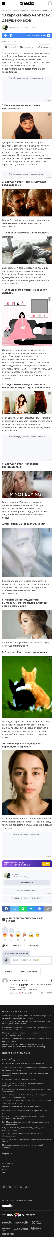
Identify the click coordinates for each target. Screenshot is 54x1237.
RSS (3, 1173)
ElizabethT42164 (17, 980)
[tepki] (5, 935)
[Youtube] (21, 1187)
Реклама (5, 1166)
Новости (6, 10)
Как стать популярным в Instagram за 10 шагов (21, 1106)
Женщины (35, 10)
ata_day (22, 28)
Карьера (5, 1169)
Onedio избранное (20, 10)
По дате (8, 971)
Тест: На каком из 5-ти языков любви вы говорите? (23, 1063)
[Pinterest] (26, 1187)
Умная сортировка (28, 971)
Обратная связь (8, 1163)
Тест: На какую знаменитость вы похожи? (19, 1079)
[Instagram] (4, 1187)
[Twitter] (15, 1187)
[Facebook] (10, 1187)
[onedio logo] (25, 1205)
